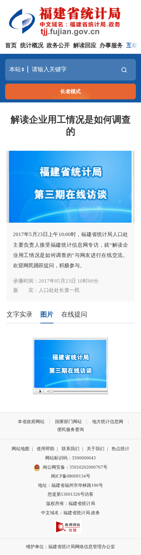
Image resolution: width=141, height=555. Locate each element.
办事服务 (111, 45)
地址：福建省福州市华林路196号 (70, 485)
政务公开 (58, 45)
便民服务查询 (70, 429)
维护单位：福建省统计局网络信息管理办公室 (70, 546)
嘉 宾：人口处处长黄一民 (46, 290)
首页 (11, 45)
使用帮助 (45, 448)
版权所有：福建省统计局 (70, 503)
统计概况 (31, 45)
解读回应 (85, 45)
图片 (46, 314)
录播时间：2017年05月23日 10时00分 (56, 281)
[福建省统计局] (71, 20)
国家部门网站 (68, 421)
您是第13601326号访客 (70, 494)
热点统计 (120, 448)
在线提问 (74, 314)
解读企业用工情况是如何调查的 (71, 125)
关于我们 (95, 448)
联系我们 (70, 448)
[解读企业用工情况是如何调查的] (70, 187)
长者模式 (70, 91)
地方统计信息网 (107, 421)
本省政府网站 (31, 421)
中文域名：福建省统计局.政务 (70, 512)
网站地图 (20, 448)
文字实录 (20, 314)
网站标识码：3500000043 (70, 457)
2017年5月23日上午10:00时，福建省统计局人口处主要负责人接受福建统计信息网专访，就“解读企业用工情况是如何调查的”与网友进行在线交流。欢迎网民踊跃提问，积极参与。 (70, 249)
